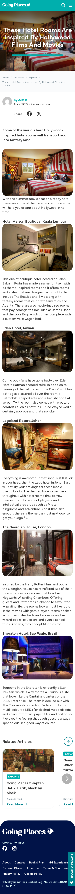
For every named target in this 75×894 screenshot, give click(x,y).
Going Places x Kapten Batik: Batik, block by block (25, 787)
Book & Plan (36, 862)
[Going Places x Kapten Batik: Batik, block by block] (28, 760)
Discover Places (12, 867)
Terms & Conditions (56, 867)
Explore (33, 77)
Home (5, 77)
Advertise (33, 867)
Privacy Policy (11, 873)
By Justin (20, 99)
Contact (20, 862)
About (6, 862)
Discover (19, 77)
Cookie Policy (33, 873)
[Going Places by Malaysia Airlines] (16, 5)
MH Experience (58, 862)
